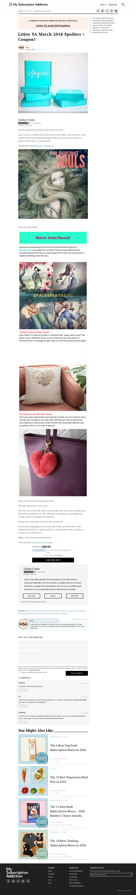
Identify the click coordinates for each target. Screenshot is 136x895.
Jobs (49, 880)
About (50, 871)
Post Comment (77, 673)
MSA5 (36, 522)
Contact (50, 877)
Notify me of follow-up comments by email (34, 672)
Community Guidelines (76, 871)
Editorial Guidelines (75, 883)
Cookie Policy (73, 877)
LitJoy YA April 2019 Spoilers (53, 25)
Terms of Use (73, 880)
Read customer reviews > (34, 602)
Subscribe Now (53, 560)
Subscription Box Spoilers (29, 613)
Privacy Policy (73, 874)
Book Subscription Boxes (37, 611)
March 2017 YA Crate (42, 146)
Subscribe (113, 4)
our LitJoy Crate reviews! (42, 542)
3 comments (40, 49)
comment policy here (35, 670)
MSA (28, 47)
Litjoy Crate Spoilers (77, 611)
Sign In (103, 4)
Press (49, 883)
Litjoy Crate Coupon (58, 611)
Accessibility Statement (76, 886)
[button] (23, 689)
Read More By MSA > (80, 619)
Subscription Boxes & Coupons (54, 613)
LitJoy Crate (23, 135)
